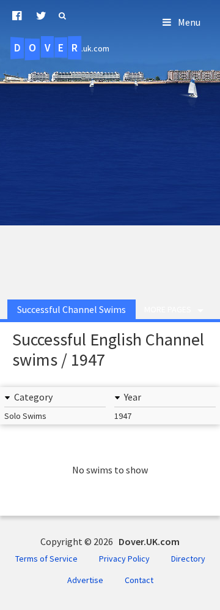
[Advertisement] (110, 170)
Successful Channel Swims (71, 309)
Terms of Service (46, 558)
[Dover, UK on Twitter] (41, 16)
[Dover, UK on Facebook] (17, 16)
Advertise (85, 580)
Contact (139, 580)
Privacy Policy (124, 558)
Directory (188, 558)
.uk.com (61, 48)
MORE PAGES (167, 309)
